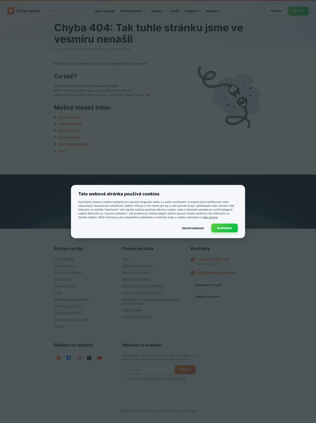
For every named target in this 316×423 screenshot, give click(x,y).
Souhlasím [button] (224, 228)
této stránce (210, 217)
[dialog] (158, 211)
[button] (193, 228)
